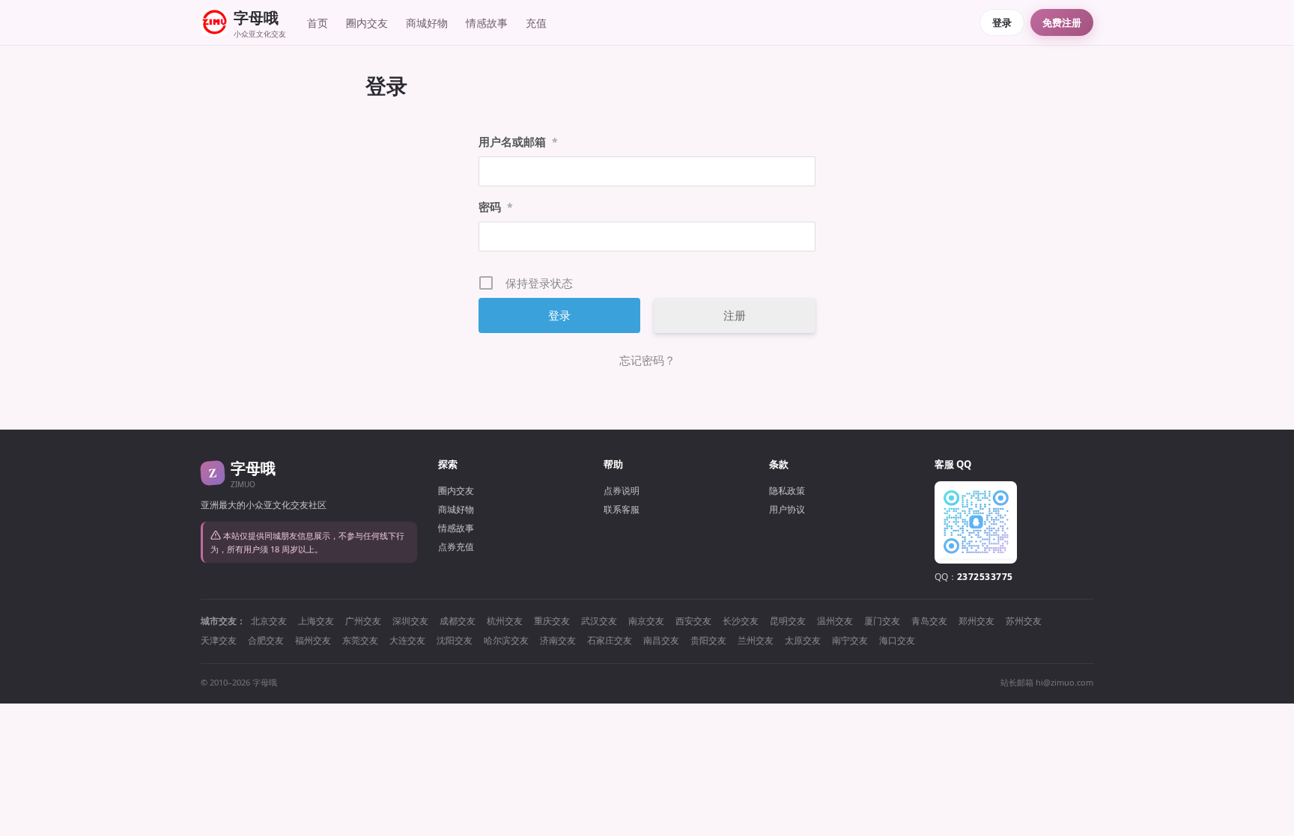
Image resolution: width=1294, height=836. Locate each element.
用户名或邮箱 (518, 141)
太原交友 (803, 640)
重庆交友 (552, 620)
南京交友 (646, 620)
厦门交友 (882, 620)
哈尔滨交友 (506, 640)
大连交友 (407, 640)
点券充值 (456, 546)
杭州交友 (505, 620)
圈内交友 (367, 23)
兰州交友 (756, 640)
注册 (734, 315)
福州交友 (313, 640)
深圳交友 (410, 620)
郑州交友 (976, 620)
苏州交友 (1024, 620)
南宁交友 (850, 640)
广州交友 (363, 620)
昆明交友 (788, 620)
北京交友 (269, 620)
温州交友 (835, 620)
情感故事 (487, 23)
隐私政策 (787, 490)
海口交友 (897, 640)
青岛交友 (929, 620)
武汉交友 (599, 620)
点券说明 (622, 490)
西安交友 (693, 620)
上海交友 (316, 620)
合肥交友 (266, 640)
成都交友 (458, 620)
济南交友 (558, 640)
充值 (536, 23)
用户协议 (787, 509)
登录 (1002, 22)
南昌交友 (661, 640)
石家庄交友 (609, 640)
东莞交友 (360, 640)
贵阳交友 (708, 640)
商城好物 (427, 23)
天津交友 (219, 640)
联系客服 (622, 509)
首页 (317, 23)
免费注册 (1061, 22)
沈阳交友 (455, 640)
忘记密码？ (647, 360)
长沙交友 (741, 620)
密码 (496, 206)
